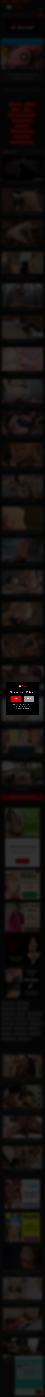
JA (16, 699)
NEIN (29, 699)
